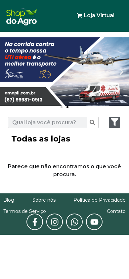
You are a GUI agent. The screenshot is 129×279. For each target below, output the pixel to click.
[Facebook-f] (34, 222)
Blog (8, 200)
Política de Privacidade (99, 200)
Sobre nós (44, 200)
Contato (116, 211)
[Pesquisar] (92, 122)
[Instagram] (54, 222)
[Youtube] (94, 222)
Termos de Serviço (24, 211)
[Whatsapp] (74, 222)
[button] (62, 107)
